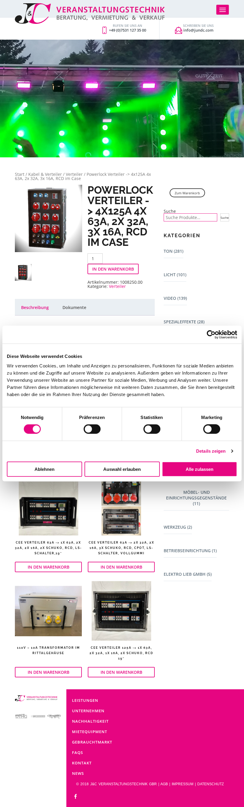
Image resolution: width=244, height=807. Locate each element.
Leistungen (85, 700)
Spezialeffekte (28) (184, 322)
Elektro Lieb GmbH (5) (188, 574)
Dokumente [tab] (74, 307)
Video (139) (175, 298)
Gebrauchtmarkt (92, 742)
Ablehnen (44, 468)
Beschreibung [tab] (35, 307)
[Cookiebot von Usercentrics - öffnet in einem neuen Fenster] (211, 334)
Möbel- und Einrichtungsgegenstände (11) (196, 497)
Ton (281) (173, 251)
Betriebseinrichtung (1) (190, 550)
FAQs (77, 752)
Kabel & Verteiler (45, 174)
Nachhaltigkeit (90, 721)
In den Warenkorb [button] (48, 567)
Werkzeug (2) (178, 527)
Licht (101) (175, 274)
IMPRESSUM (182, 784)
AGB (164, 784)
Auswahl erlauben (122, 468)
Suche (170, 211)
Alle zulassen (199, 468)
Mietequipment (89, 731)
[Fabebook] (76, 796)
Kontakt (82, 763)
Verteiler (74, 174)
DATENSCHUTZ (210, 784)
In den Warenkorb (113, 269)
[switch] (92, 429)
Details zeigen (211, 451)
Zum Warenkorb (187, 193)
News (78, 773)
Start (19, 174)
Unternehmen (88, 710)
